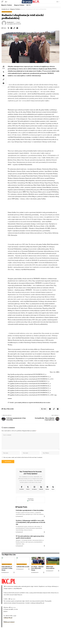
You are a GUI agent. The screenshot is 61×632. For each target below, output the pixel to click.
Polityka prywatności (9, 622)
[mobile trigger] (3, 2)
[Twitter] (28, 488)
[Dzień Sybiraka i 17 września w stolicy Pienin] (8, 561)
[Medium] (47, 488)
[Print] (17, 28)
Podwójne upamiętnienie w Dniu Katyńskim (30, 510)
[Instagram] (34, 488)
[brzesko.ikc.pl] (30, 1)
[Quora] (53, 488)
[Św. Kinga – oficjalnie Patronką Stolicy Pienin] (38, 561)
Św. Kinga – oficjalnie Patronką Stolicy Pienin (37, 568)
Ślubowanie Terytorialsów (50, 567)
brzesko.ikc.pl (10, 22)
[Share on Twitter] (8, 28)
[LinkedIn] (41, 488)
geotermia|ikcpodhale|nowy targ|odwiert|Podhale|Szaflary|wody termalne (32, 402)
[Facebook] (21, 488)
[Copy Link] (14, 28)
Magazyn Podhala (6, 11)
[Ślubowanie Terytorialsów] (52, 561)
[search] (54, 1)
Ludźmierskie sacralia (22, 566)
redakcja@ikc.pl (8, 617)
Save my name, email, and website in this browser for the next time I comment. (23, 457)
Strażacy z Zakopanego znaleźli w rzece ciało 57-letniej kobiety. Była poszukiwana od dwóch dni (30, 522)
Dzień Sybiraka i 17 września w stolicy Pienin (7, 568)
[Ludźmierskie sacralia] (23, 561)
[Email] (11, 28)
